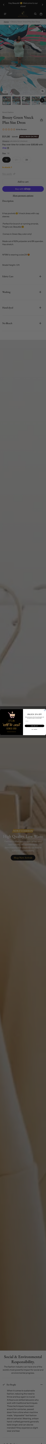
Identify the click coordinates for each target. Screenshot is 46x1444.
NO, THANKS (34, 729)
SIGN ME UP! (34, 725)
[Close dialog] (44, 710)
